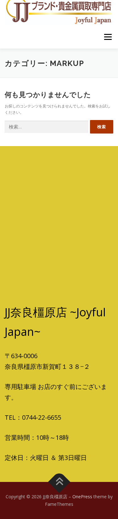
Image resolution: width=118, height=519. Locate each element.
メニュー (107, 37)
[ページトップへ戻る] (59, 482)
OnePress (82, 497)
